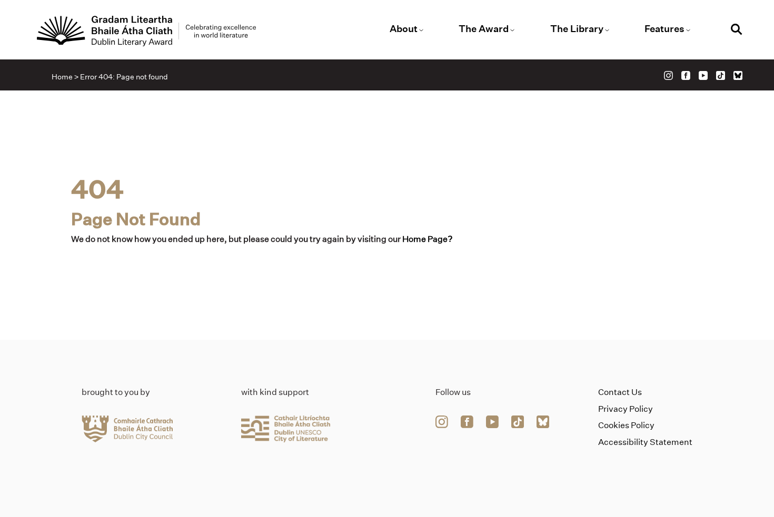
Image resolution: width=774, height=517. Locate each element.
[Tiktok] (720, 75)
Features (664, 29)
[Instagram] (668, 75)
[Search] (736, 30)
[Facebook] (685, 75)
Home (62, 77)
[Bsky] (737, 75)
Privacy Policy (625, 409)
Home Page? (427, 239)
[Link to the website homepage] (146, 31)
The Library (576, 29)
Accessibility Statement (645, 442)
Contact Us (620, 392)
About (404, 29)
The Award (484, 29)
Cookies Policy (626, 425)
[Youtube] (703, 75)
